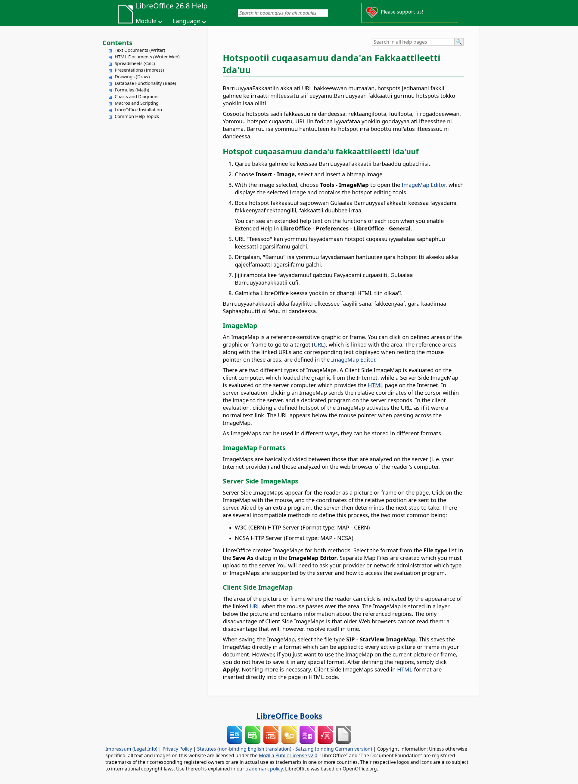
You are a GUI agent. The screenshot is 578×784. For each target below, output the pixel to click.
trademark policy (264, 768)
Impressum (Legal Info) (131, 748)
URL (319, 344)
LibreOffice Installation (138, 109)
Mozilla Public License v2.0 (288, 755)
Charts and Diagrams (136, 96)
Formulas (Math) (132, 90)
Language (186, 21)
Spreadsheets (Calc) (135, 63)
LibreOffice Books (289, 716)
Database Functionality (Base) (145, 83)
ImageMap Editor (424, 184)
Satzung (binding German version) (333, 748)
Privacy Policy (177, 748)
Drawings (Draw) (132, 76)
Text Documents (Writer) (140, 50)
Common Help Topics (137, 116)
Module (146, 21)
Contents (117, 42)
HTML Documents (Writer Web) (147, 57)
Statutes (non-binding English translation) (244, 748)
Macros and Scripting (137, 103)
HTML (375, 385)
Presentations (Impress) (139, 70)
